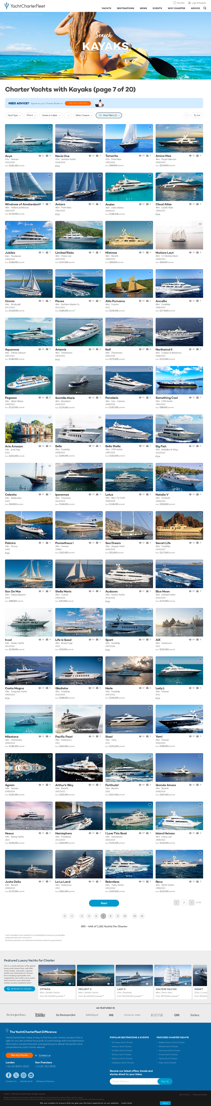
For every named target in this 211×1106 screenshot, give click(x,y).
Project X (85, 989)
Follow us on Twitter (16, 1075)
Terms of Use (184, 1095)
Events (157, 8)
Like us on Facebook (8, 1075)
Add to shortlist (50, 127)
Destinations (125, 8)
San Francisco (43, 1062)
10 (125, 916)
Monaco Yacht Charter (122, 1046)
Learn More (126, 1103)
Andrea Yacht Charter (168, 1054)
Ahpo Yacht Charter (167, 1062)
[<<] (65, 916)
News (143, 8)
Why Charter (176, 8)
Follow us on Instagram (23, 1075)
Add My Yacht (26, 1081)
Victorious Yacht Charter (169, 1050)
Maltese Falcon (166, 989)
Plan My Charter (19, 1055)
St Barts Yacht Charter (122, 1050)
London (10, 1062)
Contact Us (11, 1081)
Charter (15, 14)
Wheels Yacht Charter (168, 1046)
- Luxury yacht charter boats (34, 5)
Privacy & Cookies (200, 1095)
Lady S (121, 989)
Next (104, 903)
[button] (9, 138)
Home (6, 14)
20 (134, 916)
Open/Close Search (205, 8)
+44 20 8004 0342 (17, 1066)
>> (142, 916)
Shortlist (180, 3)
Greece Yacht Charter (121, 1054)
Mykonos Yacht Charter (122, 1058)
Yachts (106, 8)
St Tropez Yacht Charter (122, 1042)
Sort (198, 115)
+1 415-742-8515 (45, 1066)
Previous (176, 902)
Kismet (198, 989)
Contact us (44, 1055)
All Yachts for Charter (21, 988)
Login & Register (199, 3)
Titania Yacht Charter (168, 1058)
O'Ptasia (45, 989)
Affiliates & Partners (45, 1081)
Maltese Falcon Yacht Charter (172, 1042)
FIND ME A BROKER (78, 103)
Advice (195, 8)
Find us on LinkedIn (31, 1075)
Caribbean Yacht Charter (123, 1062)
